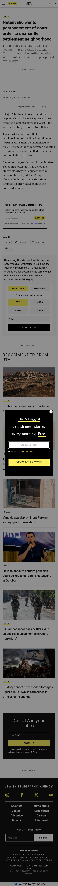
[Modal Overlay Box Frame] (29, 443)
